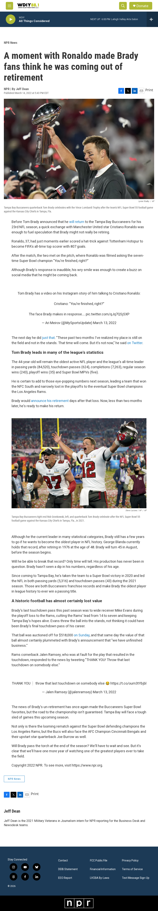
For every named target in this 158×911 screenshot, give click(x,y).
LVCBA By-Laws (99, 877)
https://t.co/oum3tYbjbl (128, 683)
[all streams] (152, 19)
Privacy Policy (130, 860)
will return (76, 222)
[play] (11, 19)
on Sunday (82, 635)
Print (149, 90)
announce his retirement (50, 401)
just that (48, 338)
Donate (142, 6)
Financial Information (103, 869)
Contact (63, 860)
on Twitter (134, 343)
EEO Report (65, 877)
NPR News (10, 43)
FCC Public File (98, 860)
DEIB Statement (68, 869)
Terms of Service (132, 869)
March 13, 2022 (104, 323)
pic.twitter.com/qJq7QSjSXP (107, 314)
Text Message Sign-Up (135, 877)
